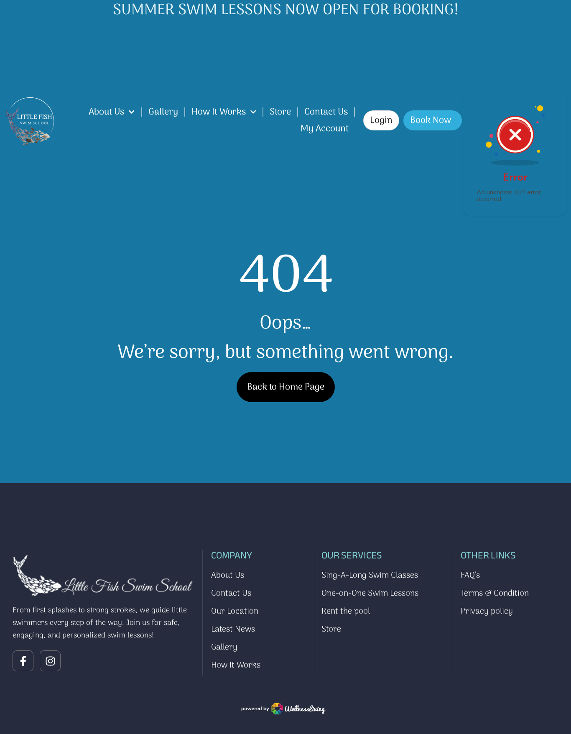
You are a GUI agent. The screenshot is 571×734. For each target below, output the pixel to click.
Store (280, 112)
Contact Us (326, 112)
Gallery (163, 112)
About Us (106, 112)
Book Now (430, 120)
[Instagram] (50, 660)
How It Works (218, 112)
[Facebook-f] (23, 660)
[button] (381, 120)
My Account (325, 128)
